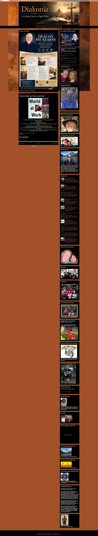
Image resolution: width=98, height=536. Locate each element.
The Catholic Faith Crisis (69, 178)
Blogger (59, 533)
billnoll (52, 533)
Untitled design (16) (64, 53)
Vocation (23, 134)
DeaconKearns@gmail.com (66, 391)
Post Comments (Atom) (41, 146)
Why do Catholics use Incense (66, 60)
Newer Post (21, 143)
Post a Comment (23, 138)
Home (38, 143)
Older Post (55, 143)
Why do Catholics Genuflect (66, 62)
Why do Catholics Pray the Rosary (67, 55)
